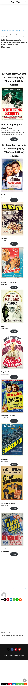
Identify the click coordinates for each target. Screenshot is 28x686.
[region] (14, 60)
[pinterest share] (7, 599)
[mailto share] (4, 599)
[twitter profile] (8, 649)
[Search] (25, 2)
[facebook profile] (12, 649)
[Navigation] (2, 2)
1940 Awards (21, 33)
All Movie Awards (10, 30)
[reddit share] (20, 599)
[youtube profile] (19, 649)
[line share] (17, 599)
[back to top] (25, 680)
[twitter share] (2, 599)
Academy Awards (5, 34)
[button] (2, 684)
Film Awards (12, 36)
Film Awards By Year (20, 30)
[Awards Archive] (14, 1)
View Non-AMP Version (18, 655)
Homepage (3, 30)
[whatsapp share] (14, 599)
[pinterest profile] (16, 649)
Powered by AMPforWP (14, 657)
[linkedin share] (11, 599)
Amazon (14, 139)
